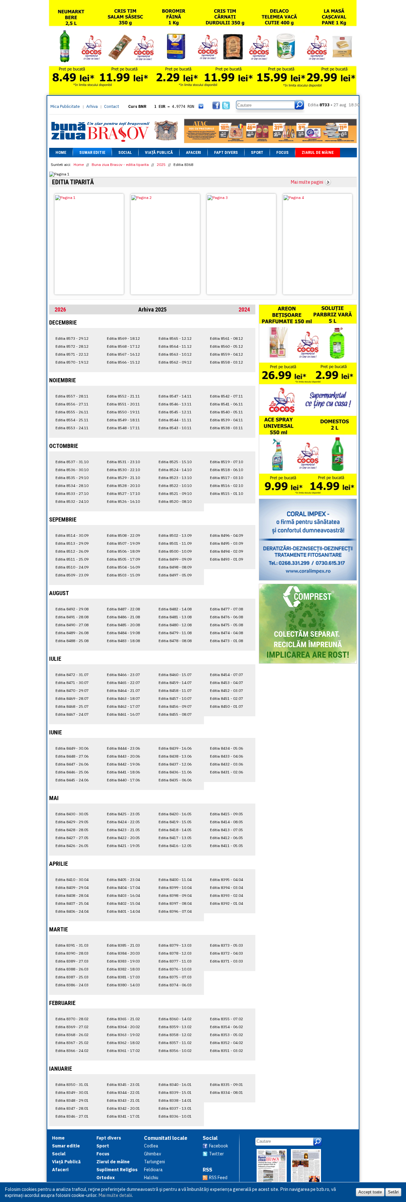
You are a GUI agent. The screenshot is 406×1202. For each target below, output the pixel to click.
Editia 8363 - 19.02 (123, 1034)
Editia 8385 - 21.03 (123, 945)
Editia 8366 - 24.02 (72, 1050)
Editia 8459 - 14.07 (175, 682)
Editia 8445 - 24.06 (72, 780)
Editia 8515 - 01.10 (226, 493)
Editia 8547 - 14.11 (175, 396)
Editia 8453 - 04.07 (226, 682)
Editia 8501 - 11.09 (175, 543)
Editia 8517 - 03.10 (226, 477)
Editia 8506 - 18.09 (123, 551)
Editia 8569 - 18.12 (123, 338)
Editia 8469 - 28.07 (72, 698)
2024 (244, 309)
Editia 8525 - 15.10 (175, 461)
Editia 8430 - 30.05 (72, 813)
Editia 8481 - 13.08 (175, 616)
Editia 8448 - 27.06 (72, 756)
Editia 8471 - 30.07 (72, 682)
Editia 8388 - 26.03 (72, 969)
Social (125, 152)
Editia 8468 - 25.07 (72, 706)
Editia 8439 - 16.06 (175, 748)
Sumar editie (92, 152)
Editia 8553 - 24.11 (72, 427)
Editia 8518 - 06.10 (226, 469)
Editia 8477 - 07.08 (226, 609)
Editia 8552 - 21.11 (123, 396)
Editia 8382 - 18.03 (123, 969)
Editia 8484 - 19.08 (123, 632)
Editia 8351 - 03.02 (226, 1050)
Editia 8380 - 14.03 (123, 984)
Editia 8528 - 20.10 (123, 485)
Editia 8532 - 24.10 (72, 501)
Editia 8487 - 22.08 (123, 609)
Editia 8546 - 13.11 (175, 404)
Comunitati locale (165, 1138)
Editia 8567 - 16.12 (123, 354)
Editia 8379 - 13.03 (175, 945)
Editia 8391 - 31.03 (72, 945)
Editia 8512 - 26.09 (72, 551)
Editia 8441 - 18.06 (123, 772)
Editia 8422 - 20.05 (123, 837)
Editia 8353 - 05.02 (226, 1034)
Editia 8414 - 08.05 (226, 821)
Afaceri (193, 152)
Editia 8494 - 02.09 (226, 551)
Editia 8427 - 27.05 (72, 837)
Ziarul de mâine (318, 152)
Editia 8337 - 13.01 (175, 1108)
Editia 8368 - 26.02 (72, 1034)
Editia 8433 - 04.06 (226, 756)
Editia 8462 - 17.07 (123, 706)
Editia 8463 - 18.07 (123, 698)
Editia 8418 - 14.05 (175, 829)
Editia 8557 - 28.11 (72, 396)
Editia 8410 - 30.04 (72, 879)
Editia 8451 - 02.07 (226, 698)
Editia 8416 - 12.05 (175, 845)
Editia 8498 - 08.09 (175, 567)
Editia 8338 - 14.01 (175, 1100)
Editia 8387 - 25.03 (72, 977)
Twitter (216, 1154)
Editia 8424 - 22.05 (123, 821)
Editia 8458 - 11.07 (175, 690)
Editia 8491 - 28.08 (72, 616)
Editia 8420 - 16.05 (175, 813)
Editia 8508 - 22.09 (123, 535)
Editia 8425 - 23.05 (123, 813)
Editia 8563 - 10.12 (175, 354)
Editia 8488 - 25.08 (72, 640)
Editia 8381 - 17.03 (123, 977)
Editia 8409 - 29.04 (72, 887)
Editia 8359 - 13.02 (175, 1026)
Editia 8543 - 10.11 (175, 427)
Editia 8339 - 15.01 (175, 1092)
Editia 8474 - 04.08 (226, 632)
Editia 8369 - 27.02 (72, 1026)
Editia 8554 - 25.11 (72, 419)
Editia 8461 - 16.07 (123, 714)
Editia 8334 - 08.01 (226, 1092)
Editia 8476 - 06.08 (226, 616)
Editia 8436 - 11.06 (175, 772)
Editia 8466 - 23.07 (123, 674)
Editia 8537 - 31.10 (72, 461)
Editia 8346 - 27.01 (72, 1116)
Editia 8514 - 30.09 (72, 535)
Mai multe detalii (115, 1195)
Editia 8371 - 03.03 (226, 961)
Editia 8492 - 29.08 (72, 609)
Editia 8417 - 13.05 (175, 837)
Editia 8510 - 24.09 (72, 567)
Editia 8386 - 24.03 (72, 984)
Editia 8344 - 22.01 (123, 1092)
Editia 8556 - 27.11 (72, 404)
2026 (60, 309)
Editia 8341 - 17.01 (123, 1116)
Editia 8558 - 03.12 (226, 362)
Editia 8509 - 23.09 (72, 575)
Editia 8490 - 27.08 (72, 624)
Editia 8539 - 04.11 (226, 419)
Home (61, 152)
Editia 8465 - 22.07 (123, 682)
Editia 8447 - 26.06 (72, 764)
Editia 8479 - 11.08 (175, 632)
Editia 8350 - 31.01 (72, 1084)
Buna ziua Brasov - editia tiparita (120, 164)
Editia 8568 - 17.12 (123, 346)
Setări (393, 1192)
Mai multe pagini (307, 182)
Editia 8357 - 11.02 (175, 1042)
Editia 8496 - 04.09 (226, 535)
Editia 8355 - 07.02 (226, 1018)
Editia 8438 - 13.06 (175, 756)
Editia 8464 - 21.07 (123, 690)
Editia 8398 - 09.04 (175, 895)
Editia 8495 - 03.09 (226, 543)
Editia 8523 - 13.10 (175, 477)
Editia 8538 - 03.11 (226, 427)
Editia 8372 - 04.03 (226, 953)
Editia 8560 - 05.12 (226, 346)
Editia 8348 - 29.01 (72, 1100)
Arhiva (92, 106)
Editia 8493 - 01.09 (226, 559)
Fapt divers (226, 152)
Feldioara (153, 1169)
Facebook (218, 1146)
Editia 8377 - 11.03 (175, 961)
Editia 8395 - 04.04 (226, 879)
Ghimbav (152, 1154)
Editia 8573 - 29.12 (72, 338)
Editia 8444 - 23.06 (123, 748)
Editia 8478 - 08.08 (175, 640)
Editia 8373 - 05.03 (226, 945)
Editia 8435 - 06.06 (175, 780)
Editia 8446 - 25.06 (72, 772)
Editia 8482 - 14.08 (175, 609)
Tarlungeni (154, 1162)
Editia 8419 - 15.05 (175, 821)
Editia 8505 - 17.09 (123, 559)
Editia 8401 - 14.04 (123, 911)
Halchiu (151, 1177)
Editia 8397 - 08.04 (175, 903)
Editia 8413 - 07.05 (226, 829)
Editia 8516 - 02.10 (226, 485)
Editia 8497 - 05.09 (175, 575)
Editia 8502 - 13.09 (175, 535)
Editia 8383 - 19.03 (123, 961)
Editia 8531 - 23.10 (123, 461)
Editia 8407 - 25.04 (72, 903)
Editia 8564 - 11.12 (175, 346)
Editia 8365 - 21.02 (123, 1018)
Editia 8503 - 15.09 (123, 575)
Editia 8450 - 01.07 (226, 706)
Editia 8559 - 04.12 (226, 354)
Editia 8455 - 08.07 (175, 714)
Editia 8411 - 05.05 (226, 845)
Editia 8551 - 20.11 (123, 404)
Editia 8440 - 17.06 (123, 780)
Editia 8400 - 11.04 (175, 879)
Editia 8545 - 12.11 (175, 412)
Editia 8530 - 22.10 (123, 469)
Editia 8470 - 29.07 (72, 690)
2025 (161, 164)
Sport (257, 152)
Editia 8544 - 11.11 (175, 419)
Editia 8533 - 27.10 (72, 493)
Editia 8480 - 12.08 (175, 624)
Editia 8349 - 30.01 (72, 1092)
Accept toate (370, 1192)
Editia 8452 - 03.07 (226, 690)
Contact (111, 106)
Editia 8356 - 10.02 (175, 1050)
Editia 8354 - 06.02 (226, 1026)
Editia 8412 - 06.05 (226, 837)
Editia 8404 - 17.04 (123, 887)
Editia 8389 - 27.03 (72, 961)
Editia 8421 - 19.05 (123, 845)
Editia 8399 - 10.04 (175, 887)
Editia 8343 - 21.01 (123, 1100)
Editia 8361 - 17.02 (123, 1050)
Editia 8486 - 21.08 (123, 616)
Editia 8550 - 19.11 (123, 412)
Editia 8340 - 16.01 (175, 1084)
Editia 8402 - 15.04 (123, 903)
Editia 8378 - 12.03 (175, 953)
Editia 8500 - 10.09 (175, 551)
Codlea (151, 1146)
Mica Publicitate (65, 106)
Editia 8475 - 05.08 (226, 624)
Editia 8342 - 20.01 (123, 1108)
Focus (282, 152)
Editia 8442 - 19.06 (123, 764)
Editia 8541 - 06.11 (226, 404)
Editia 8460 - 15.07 (175, 674)
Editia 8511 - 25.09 (72, 559)
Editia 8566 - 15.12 (123, 362)
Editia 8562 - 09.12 (175, 362)
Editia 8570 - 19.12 (72, 362)
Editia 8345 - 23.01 (123, 1084)
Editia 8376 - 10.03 (175, 969)
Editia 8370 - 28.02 (72, 1018)
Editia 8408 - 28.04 (72, 895)
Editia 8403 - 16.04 (123, 895)
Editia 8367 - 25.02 (72, 1042)
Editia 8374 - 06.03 (175, 984)
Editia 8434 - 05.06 (226, 748)
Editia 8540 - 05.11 (226, 412)
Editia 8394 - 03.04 (226, 887)
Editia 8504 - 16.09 (123, 567)
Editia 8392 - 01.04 (226, 903)
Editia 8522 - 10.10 (175, 485)
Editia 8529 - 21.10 (123, 477)
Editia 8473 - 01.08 (226, 640)
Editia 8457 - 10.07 (175, 698)
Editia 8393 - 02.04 (226, 895)
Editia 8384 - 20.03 (123, 953)
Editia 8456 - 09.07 (175, 706)
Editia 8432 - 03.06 (226, 764)
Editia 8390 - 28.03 (72, 953)
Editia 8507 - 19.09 (123, 543)
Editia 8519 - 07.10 (226, 461)
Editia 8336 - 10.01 (175, 1116)
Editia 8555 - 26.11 (72, 412)
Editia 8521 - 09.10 (175, 493)
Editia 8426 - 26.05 (72, 845)
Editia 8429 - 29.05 (72, 821)
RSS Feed (218, 1177)
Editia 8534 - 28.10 (72, 485)
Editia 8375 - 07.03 (175, 977)
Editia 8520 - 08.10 (175, 501)
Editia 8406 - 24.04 (72, 911)
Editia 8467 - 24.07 (72, 714)
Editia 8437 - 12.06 (175, 764)
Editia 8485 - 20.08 (123, 624)
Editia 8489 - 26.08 (72, 632)
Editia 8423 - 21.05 (123, 829)
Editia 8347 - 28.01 (72, 1108)
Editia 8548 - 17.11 (123, 427)
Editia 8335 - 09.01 (226, 1084)
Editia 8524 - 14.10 (175, 469)
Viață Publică (159, 152)
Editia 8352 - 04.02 (226, 1042)
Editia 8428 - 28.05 (72, 829)
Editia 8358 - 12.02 (175, 1034)
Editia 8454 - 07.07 (226, 674)
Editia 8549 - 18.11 (123, 419)
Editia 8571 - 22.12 (72, 354)
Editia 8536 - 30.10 (72, 469)
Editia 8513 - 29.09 (72, 543)
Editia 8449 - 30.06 (72, 748)
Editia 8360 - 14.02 (175, 1018)
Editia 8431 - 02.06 (226, 772)
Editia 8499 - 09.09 (175, 559)
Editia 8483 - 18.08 (123, 640)
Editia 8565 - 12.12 (175, 338)
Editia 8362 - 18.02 (123, 1042)
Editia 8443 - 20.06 (123, 756)
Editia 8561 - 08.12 (226, 338)
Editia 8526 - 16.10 (123, 501)
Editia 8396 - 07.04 (175, 911)
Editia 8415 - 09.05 (226, 813)
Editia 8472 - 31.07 (72, 674)
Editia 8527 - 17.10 (123, 493)
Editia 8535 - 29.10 (72, 477)
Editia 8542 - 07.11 (226, 396)
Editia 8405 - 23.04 (123, 879)
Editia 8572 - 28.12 (72, 346)
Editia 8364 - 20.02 (123, 1026)
